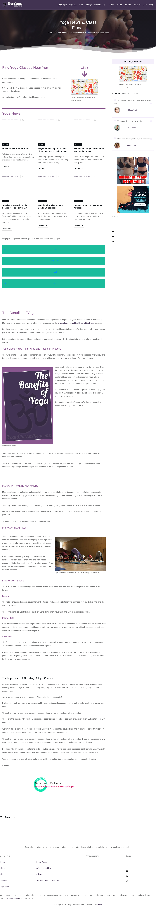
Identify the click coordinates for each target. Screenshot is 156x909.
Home (2, 862)
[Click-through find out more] (133, 170)
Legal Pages (41, 862)
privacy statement (11, 898)
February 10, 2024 (82, 176)
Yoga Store (4, 886)
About (2, 868)
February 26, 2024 (10, 119)
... (27, 160)
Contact (3, 880)
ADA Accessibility (43, 868)
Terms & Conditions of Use (47, 880)
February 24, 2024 (46, 119)
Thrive (99, 905)
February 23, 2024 (10, 176)
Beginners (42, 201)
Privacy (39, 874)
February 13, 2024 (46, 176)
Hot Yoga (78, 144)
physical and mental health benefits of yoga (76, 323)
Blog (2, 874)
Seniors (6, 144)
